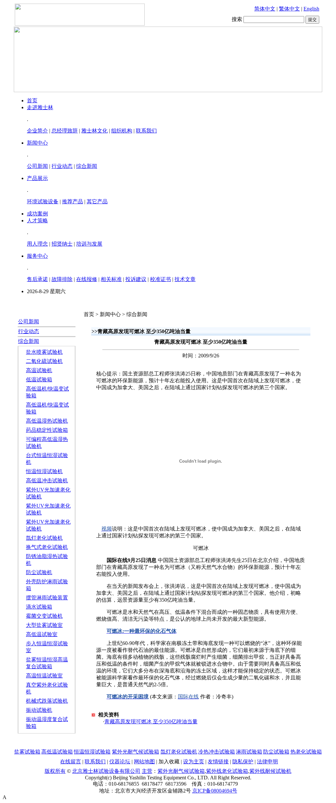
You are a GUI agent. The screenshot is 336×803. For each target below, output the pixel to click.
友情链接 (218, 761)
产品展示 (37, 178)
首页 (32, 100)
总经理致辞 (65, 130)
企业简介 (37, 130)
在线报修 (86, 279)
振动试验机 (39, 710)
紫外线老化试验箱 (227, 771)
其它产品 (97, 201)
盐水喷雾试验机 (44, 352)
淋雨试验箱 (249, 751)
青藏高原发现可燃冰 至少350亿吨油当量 (151, 721)
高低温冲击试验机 (47, 480)
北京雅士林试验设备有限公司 (106, 771)
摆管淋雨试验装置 (47, 597)
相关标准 (111, 279)
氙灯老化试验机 (44, 538)
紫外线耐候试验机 (270, 771)
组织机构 (121, 130)
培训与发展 (89, 244)
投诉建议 (135, 279)
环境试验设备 (42, 201)
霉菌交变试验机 (44, 616)
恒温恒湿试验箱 (92, 751)
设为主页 (193, 761)
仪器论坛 (119, 761)
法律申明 (267, 761)
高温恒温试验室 (44, 675)
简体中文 (264, 8)
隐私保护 (242, 761)
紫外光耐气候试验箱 (135, 751)
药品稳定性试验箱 (47, 430)
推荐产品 (72, 201)
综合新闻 (86, 166)
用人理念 (37, 244)
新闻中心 (37, 143)
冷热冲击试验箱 (216, 751)
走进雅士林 (40, 107)
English (311, 8)
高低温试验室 (41, 634)
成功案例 (37, 213)
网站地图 (144, 761)
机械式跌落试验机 (47, 701)
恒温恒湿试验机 (44, 471)
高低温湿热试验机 (47, 421)
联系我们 (146, 130)
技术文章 (185, 279)
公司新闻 (37, 166)
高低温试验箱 (57, 751)
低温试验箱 (39, 379)
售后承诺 (37, 279)
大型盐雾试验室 (44, 625)
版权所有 (55, 771)
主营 (147, 771)
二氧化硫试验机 (44, 361)
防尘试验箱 (276, 751)
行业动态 (62, 166)
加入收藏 (168, 761)
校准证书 (160, 279)
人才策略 (37, 220)
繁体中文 (289, 8)
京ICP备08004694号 (214, 790)
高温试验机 (39, 370)
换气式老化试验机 (47, 547)
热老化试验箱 (306, 751)
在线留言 (70, 761)
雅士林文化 (94, 130)
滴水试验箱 (39, 607)
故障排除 (62, 279)
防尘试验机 (39, 572)
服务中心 (37, 256)
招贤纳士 (62, 244)
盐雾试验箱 (27, 751)
